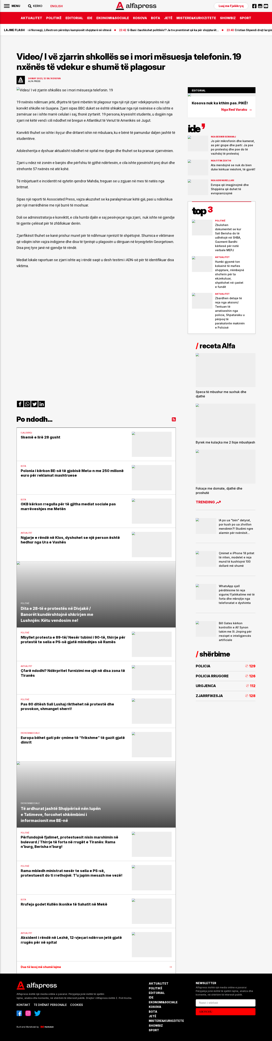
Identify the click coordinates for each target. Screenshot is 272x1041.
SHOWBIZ (228, 18)
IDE (89, 18)
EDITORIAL (74, 18)
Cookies (76, 1004)
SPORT (245, 18)
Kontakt (23, 1004)
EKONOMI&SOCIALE (112, 18)
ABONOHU (205, 1011)
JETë (168, 18)
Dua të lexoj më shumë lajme (41, 967)
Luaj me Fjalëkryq (231, 6)
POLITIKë (54, 18)
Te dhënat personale (50, 1004)
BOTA (155, 18)
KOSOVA (140, 18)
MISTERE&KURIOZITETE (196, 18)
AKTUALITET (31, 18)
